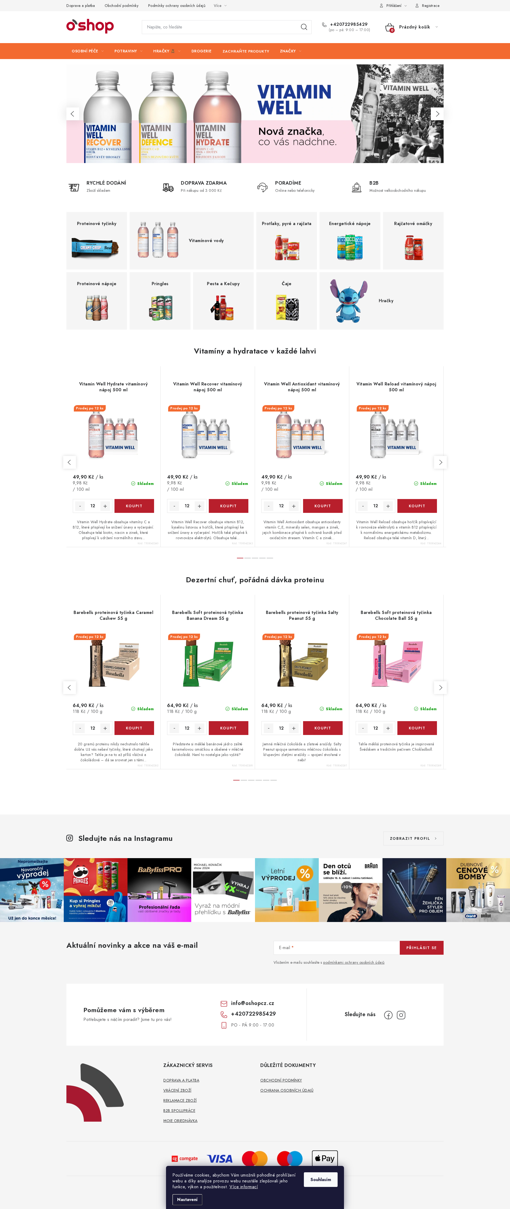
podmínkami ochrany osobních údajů (354, 962)
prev (69, 462)
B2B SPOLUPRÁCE (179, 1110)
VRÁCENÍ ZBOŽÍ (177, 1090)
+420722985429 (348, 24)
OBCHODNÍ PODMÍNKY (281, 1080)
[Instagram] (401, 1015)
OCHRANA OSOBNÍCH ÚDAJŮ (286, 1090)
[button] (72, 113)
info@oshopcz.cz (252, 1003)
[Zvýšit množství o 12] (105, 506)
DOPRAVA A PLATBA (181, 1080)
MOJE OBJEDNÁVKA (180, 1120)
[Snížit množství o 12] (80, 506)
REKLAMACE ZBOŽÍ (180, 1100)
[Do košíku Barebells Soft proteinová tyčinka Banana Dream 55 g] (228, 728)
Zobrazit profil (410, 838)
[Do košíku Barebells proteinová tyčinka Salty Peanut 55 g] (323, 728)
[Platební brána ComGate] (185, 1158)
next (440, 462)
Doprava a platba (80, 5)
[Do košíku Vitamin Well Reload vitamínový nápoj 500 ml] (417, 506)
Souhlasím (321, 1180)
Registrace (430, 5)
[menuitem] (87, 51)
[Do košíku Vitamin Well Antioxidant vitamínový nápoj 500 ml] (323, 506)
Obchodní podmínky (122, 5)
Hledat (304, 27)
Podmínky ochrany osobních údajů (177, 5)
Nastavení (187, 1199)
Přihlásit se (421, 947)
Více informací (244, 1187)
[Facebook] (388, 1015)
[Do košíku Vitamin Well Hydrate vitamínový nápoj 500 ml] (134, 506)
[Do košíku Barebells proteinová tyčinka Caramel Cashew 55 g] (134, 728)
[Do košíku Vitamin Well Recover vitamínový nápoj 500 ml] (228, 506)
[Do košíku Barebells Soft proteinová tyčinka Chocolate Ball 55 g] (417, 728)
